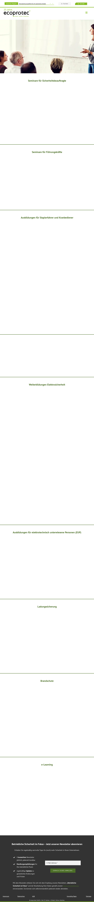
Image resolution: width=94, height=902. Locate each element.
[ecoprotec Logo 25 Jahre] (17, 9)
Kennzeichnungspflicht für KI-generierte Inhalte (32, 4)
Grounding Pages (72, 896)
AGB (33, 896)
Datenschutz (21, 896)
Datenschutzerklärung (71, 886)
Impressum (6, 896)
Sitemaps (88, 896)
